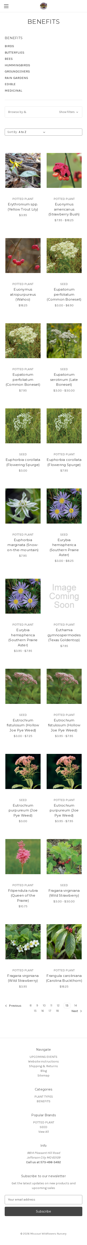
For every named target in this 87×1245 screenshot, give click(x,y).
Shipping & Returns (43, 1066)
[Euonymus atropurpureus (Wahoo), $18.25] (23, 256)
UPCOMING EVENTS (43, 1057)
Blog (43, 1071)
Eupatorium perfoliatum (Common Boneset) (64, 294)
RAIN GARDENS (16, 78)
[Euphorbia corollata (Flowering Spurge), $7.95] (64, 426)
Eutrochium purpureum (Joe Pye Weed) (23, 810)
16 (42, 1011)
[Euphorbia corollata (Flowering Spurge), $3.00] (23, 426)
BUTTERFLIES (14, 52)
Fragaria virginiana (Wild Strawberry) (64, 893)
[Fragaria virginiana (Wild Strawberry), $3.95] (23, 942)
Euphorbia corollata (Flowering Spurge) (23, 462)
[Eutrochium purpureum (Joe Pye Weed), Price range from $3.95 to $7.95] (64, 771)
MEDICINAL (13, 90)
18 (57, 1011)
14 (75, 1005)
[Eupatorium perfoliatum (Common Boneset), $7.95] (23, 341)
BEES (9, 59)
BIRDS (9, 46)
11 (51, 1005)
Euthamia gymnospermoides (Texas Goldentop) (64, 635)
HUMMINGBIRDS (17, 65)
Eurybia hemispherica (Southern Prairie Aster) (64, 547)
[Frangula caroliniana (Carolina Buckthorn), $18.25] (64, 942)
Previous (14, 1006)
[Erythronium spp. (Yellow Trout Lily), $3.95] (23, 170)
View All (43, 1132)
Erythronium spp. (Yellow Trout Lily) (23, 206)
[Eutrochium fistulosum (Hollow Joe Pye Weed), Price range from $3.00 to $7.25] (23, 686)
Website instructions (43, 1061)
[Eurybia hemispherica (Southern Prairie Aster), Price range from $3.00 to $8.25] (64, 506)
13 (67, 1005)
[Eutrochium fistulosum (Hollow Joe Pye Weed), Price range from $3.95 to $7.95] (64, 686)
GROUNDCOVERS (17, 71)
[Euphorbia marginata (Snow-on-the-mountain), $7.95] (23, 506)
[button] (43, 112)
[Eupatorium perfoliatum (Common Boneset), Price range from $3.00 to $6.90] (64, 256)
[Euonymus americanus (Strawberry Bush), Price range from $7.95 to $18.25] (64, 170)
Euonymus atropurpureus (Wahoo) (23, 294)
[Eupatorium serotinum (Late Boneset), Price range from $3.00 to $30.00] (64, 341)
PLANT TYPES (43, 1096)
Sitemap (43, 1075)
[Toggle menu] (6, 6)
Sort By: (12, 132)
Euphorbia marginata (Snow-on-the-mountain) (23, 545)
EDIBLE (10, 84)
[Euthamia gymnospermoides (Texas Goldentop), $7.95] (64, 596)
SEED (43, 1127)
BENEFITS (43, 1101)
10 (44, 1005)
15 (35, 1011)
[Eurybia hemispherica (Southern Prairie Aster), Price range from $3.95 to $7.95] (23, 596)
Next (75, 1011)
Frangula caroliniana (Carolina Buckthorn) (64, 978)
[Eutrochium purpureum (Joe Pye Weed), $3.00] (23, 771)
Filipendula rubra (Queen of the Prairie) (23, 895)
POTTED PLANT (43, 1122)
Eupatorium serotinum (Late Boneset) (64, 379)
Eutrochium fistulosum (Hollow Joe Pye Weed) (23, 725)
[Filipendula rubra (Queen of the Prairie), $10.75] (23, 856)
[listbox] (33, 132)
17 (50, 1011)
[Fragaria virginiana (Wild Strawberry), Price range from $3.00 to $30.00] (64, 856)
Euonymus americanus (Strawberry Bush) (64, 209)
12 (58, 1005)
